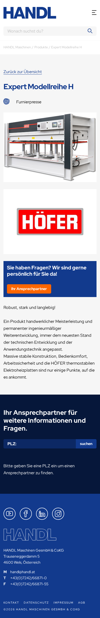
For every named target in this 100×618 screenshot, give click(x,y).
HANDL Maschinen (17, 47)
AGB (81, 603)
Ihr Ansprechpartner (29, 288)
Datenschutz (36, 603)
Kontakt (11, 603)
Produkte (41, 47)
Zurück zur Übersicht (22, 71)
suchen (86, 443)
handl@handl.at (22, 571)
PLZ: (12, 443)
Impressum (63, 603)
